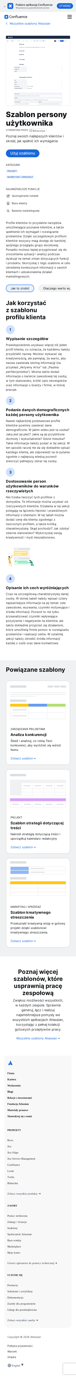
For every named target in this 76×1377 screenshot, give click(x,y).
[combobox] (12, 1365)
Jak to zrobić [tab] (20, 288)
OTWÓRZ (65, 6)
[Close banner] (4, 6)
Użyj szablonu (22, 153)
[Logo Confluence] (15, 17)
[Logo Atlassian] (38, 1063)
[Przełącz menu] (70, 17)
